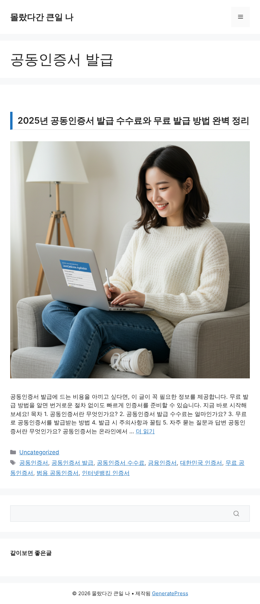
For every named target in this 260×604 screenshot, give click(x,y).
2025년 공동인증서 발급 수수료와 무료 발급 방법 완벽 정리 (134, 120)
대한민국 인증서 (201, 462)
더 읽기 (145, 431)
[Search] (236, 513)
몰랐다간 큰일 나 (41, 17)
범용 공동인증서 (58, 473)
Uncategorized (39, 452)
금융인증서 (162, 462)
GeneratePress (170, 593)
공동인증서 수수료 (121, 462)
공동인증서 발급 (72, 462)
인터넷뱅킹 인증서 (106, 473)
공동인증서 (33, 462)
